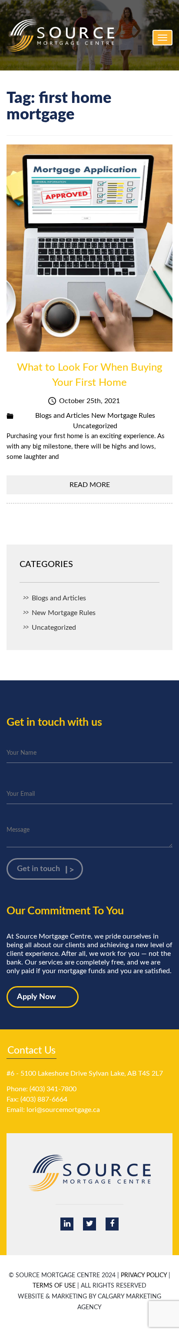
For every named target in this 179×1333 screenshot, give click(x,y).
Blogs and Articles (62, 415)
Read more (90, 484)
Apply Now (36, 997)
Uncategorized (95, 426)
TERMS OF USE (54, 1286)
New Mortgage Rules (123, 415)
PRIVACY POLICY (144, 1275)
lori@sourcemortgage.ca (63, 1109)
